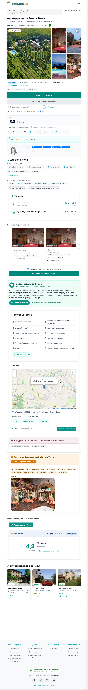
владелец (53, 648)
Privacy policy (73, 652)
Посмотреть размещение (45, 101)
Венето (16, 11)
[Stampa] (80, 10)
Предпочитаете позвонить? (19, 107)
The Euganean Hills (31, 416)
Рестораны (15, 648)
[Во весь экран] (73, 372)
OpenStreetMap (65, 408)
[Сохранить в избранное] (77, 31)
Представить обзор (22, 525)
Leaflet (57, 408)
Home (10, 11)
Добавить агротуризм (34, 648)
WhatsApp (50, 107)
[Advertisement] (44, 621)
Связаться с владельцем (45, 273)
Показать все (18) (23, 354)
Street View (44, 421)
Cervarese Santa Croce (34, 11)
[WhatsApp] (69, 10)
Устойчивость (34, 652)
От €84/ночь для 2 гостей (17, 85)
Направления (15, 655)
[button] (44, 387)
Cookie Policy (73, 655)
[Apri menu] (79, 3)
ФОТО (21, 111)
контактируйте (45, 95)
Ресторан (31, 111)
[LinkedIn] (54, 680)
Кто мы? (56, 675)
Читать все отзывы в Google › (49, 551)
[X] (74, 10)
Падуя (23, 11)
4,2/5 (16, 31)
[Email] (66, 10)
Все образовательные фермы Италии (48, 302)
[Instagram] (43, 111)
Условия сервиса (73, 648)
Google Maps (29, 421)
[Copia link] (77, 10)
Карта (12, 111)
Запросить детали (21, 302)
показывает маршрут (67, 429)
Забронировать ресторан (24, 461)
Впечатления (15, 652)
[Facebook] (71, 10)
